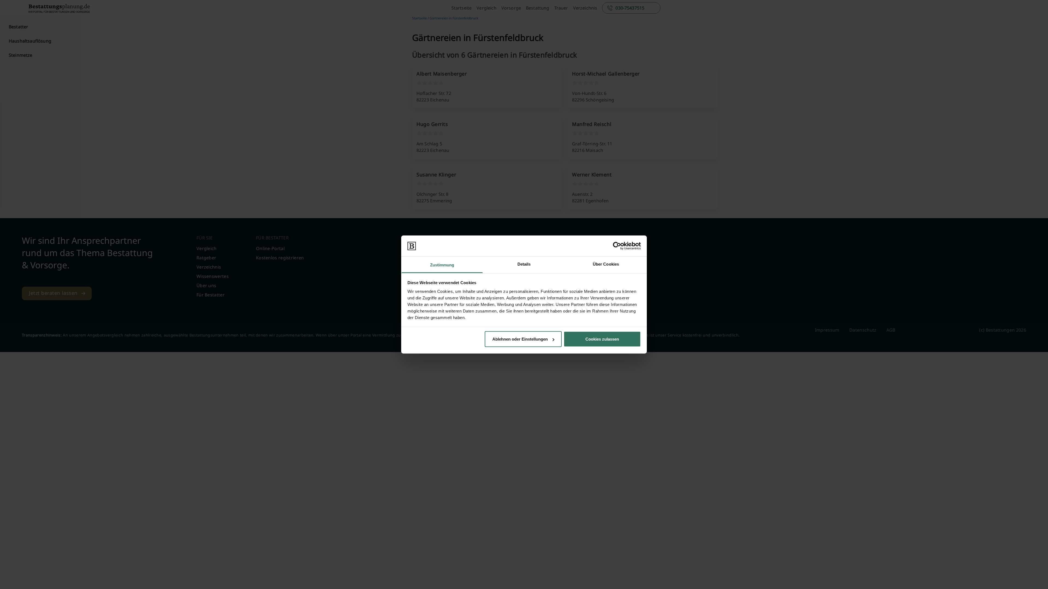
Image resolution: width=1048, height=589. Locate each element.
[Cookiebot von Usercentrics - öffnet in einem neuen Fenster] (617, 246)
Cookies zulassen (602, 339)
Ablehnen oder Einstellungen (520, 339)
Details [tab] (524, 264)
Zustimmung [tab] (442, 264)
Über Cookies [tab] (606, 264)
